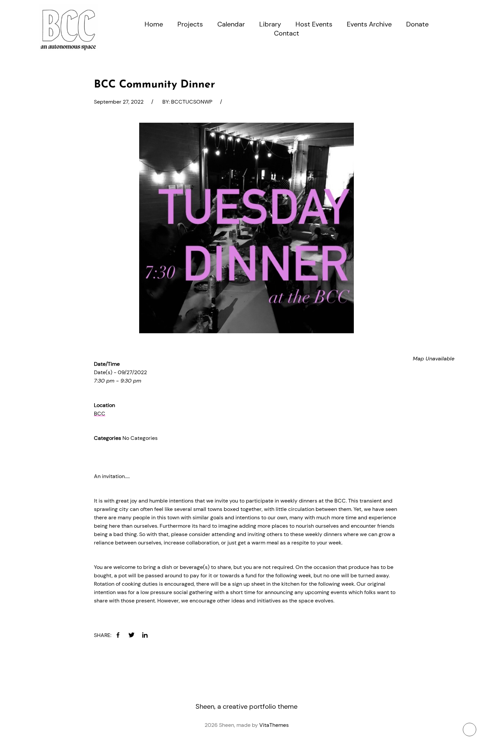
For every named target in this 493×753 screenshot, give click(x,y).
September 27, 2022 (119, 101)
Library (270, 24)
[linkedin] (145, 635)
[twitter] (131, 635)
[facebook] (118, 635)
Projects (190, 24)
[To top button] (469, 729)
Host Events (313, 24)
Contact (286, 33)
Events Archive (369, 24)
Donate (417, 24)
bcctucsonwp (191, 101)
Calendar (231, 24)
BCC (99, 413)
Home (154, 24)
